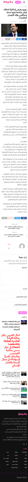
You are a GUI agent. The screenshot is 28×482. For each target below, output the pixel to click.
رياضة (16, 458)
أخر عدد (18, 2)
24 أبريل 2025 (13, 21)
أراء (26, 455)
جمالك (16, 452)
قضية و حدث (6, 458)
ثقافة (26, 467)
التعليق (24, 267)
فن (8, 455)
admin (22, 21)
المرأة (25, 464)
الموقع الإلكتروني (20, 304)
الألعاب (25, 461)
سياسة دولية (21, 7)
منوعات (7, 461)
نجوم (8, 464)
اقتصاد (25, 458)
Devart (19, 477)
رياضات (16, 455)
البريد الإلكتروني (21, 297)
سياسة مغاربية (14, 467)
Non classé (24, 452)
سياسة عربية (15, 464)
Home (26, 7)
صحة (8, 452)
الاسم (25, 289)
